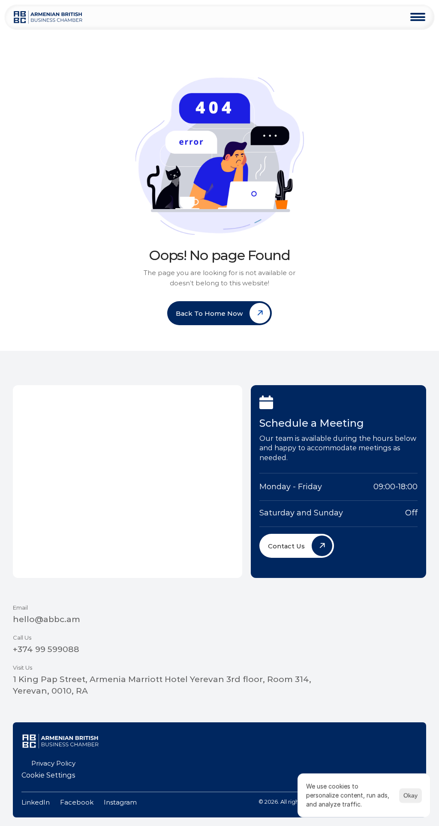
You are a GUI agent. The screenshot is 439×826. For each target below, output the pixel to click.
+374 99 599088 (46, 649)
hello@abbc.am (46, 619)
